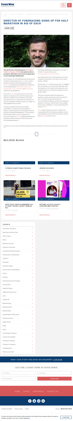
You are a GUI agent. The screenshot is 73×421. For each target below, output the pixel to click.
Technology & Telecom (10, 333)
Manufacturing (7, 303)
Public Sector (7, 322)
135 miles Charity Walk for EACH (18, 168)
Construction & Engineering (11, 255)
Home (5, 14)
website (43, 116)
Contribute (38, 391)
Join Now (57, 360)
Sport (4, 329)
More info (27, 418)
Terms (27, 409)
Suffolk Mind (19, 88)
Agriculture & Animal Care (10, 232)
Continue (65, 417)
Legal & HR (6, 299)
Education (6, 262)
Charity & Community (17, 14)
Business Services (8, 243)
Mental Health (7, 311)
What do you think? (8, 352)
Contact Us (52, 391)
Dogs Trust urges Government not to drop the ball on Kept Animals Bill (19, 206)
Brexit (4, 240)
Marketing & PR (7, 307)
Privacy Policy (19, 409)
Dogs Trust (15, 210)
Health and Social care (9, 292)
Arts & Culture (7, 236)
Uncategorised (7, 348)
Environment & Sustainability (11, 269)
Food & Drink (6, 284)
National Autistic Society (52, 208)
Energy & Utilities (8, 266)
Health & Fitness (7, 288)
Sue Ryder (28, 88)
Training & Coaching (9, 340)
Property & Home (8, 318)
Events (5, 273)
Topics (26, 391)
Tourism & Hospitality (9, 337)
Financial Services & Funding (11, 281)
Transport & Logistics (9, 344)
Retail (4, 326)
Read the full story (10, 175)
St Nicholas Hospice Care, (23, 87)
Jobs (4, 296)
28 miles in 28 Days (47, 168)
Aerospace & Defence (9, 228)
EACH (12, 33)
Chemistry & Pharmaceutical (11, 251)
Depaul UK (6, 85)
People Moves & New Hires (11, 314)
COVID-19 (5, 258)
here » (5, 127)
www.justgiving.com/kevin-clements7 (48, 74)
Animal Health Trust (9, 88)
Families (5, 277)
